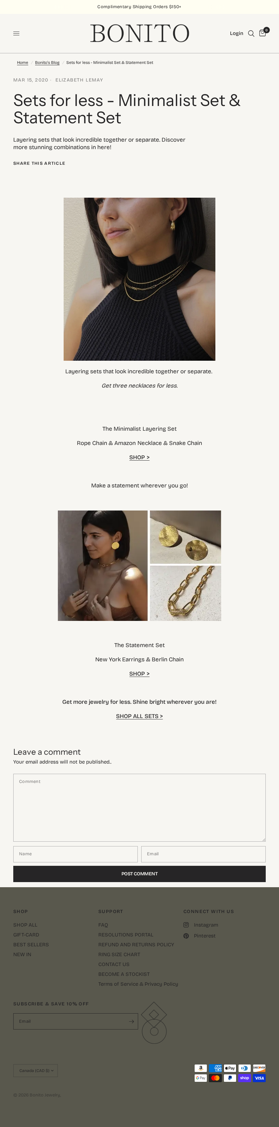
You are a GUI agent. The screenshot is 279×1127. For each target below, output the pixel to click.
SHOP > (139, 457)
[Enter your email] (131, 1021)
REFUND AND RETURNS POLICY (136, 945)
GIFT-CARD (26, 935)
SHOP (20, 911)
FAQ (103, 925)
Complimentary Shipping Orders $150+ (139, 7)
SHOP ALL (25, 925)
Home (22, 62)
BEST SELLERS (31, 945)
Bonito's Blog (47, 62)
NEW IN (22, 954)
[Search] (251, 33)
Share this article (39, 163)
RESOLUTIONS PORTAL (125, 935)
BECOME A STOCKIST (124, 974)
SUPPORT (111, 911)
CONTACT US (114, 964)
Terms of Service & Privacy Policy (138, 984)
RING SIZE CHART (119, 954)
